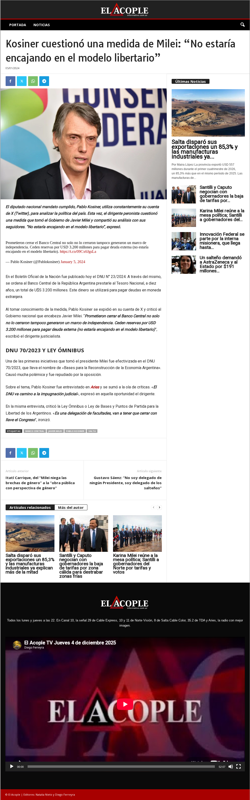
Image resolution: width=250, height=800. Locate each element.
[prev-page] (153, 507)
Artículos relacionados (30, 507)
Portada (17, 24)
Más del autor (71, 507)
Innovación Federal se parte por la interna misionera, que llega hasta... (222, 240)
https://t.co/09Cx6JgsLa (78, 251)
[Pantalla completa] (238, 766)
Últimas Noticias (190, 81)
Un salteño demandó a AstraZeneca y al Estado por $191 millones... (221, 264)
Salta (92, 431)
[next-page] (159, 507)
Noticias (41, 24)
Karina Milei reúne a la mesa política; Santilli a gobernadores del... (222, 215)
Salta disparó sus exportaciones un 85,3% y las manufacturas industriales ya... (205, 149)
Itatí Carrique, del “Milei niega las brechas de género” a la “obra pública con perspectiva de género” (40, 482)
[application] (125, 704)
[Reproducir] (11, 766)
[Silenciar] (230, 766)
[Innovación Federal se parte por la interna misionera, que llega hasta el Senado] (184, 241)
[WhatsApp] (33, 81)
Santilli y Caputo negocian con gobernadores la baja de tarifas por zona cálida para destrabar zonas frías (81, 566)
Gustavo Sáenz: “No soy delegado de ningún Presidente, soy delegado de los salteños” (126, 482)
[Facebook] (10, 81)
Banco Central (34, 431)
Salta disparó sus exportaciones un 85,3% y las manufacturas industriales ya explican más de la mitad (30, 564)
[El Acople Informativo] (125, 9)
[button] (242, 25)
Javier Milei (55, 431)
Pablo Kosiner (75, 431)
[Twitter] (22, 81)
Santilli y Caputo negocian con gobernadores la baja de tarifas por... (221, 193)
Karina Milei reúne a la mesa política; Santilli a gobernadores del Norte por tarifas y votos (136, 564)
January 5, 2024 (73, 262)
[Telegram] (44, 81)
